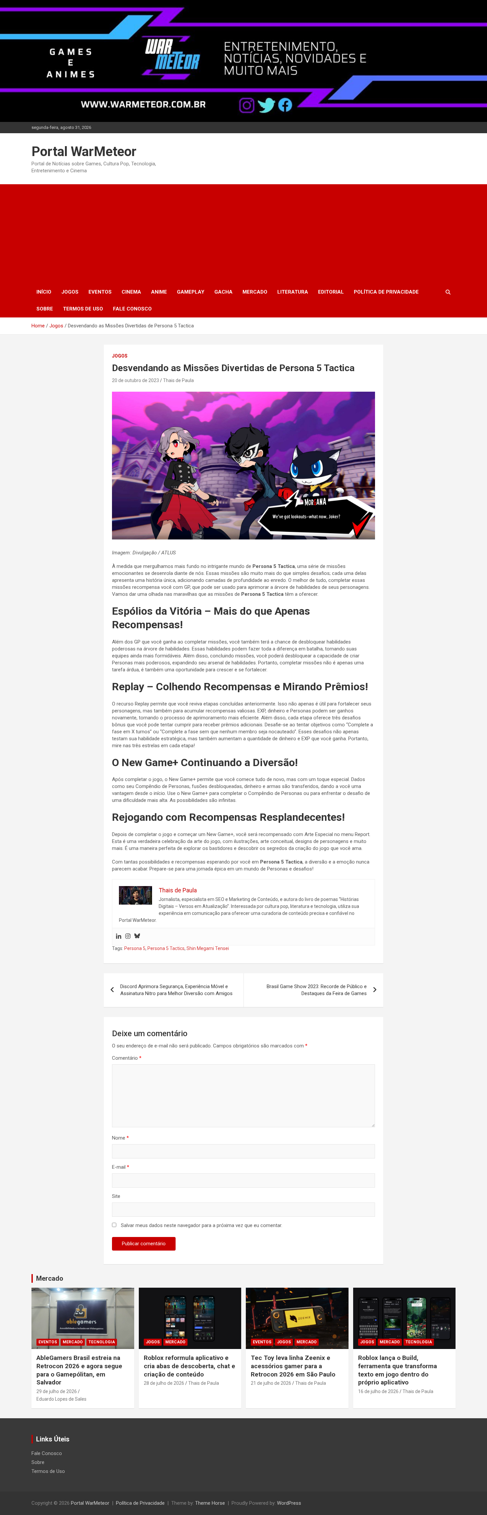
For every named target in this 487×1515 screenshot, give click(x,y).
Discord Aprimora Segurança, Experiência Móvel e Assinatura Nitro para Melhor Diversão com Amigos (176, 989)
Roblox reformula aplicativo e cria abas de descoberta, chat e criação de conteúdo (189, 1366)
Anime (159, 292)
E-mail (120, 1167)
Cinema (131, 292)
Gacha (223, 292)
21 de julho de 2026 (271, 1383)
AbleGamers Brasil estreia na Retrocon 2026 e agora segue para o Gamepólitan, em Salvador (79, 1370)
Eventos (100, 292)
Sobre (44, 309)
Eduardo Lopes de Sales (61, 1399)
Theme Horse (210, 1503)
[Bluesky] (137, 936)
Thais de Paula (178, 380)
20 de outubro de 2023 (135, 380)
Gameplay (190, 292)
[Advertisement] (243, 234)
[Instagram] (128, 936)
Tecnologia (101, 1342)
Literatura (292, 292)
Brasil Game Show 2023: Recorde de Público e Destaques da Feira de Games (317, 989)
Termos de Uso (83, 309)
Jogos (70, 292)
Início (43, 292)
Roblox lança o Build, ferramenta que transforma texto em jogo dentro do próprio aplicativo (397, 1370)
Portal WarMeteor (83, 151)
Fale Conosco (132, 309)
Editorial (331, 292)
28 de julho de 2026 (164, 1383)
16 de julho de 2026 (378, 1391)
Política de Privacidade (386, 292)
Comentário (126, 1058)
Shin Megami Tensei (208, 948)
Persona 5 (134, 948)
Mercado (255, 292)
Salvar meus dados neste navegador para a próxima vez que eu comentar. (201, 1225)
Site (116, 1196)
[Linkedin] (119, 936)
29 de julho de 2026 (56, 1391)
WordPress (289, 1503)
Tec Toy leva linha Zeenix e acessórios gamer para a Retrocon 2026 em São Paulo (293, 1366)
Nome (120, 1138)
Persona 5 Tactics (166, 948)
